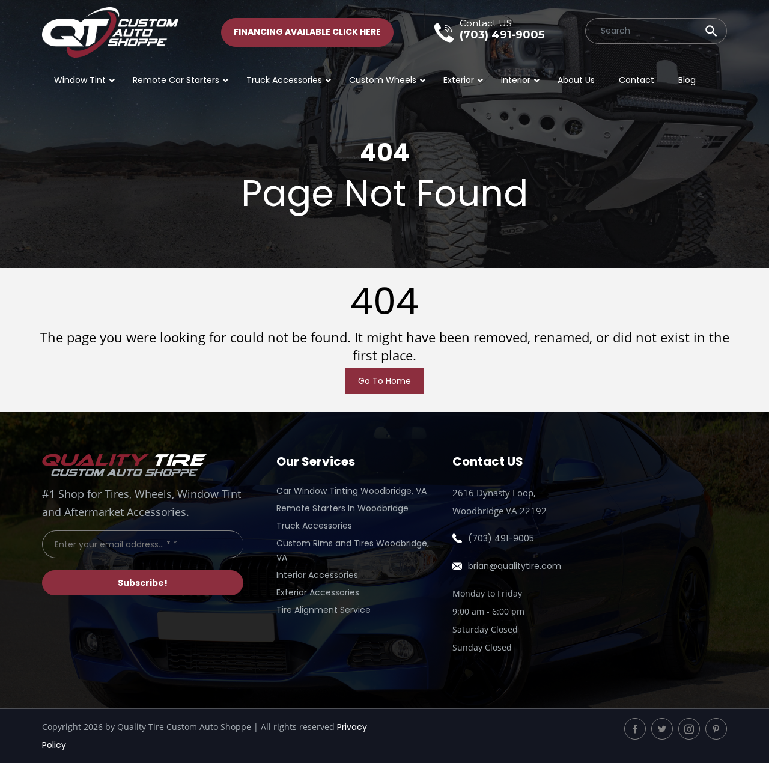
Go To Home (384, 381)
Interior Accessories (317, 575)
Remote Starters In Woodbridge (342, 508)
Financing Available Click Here (307, 32)
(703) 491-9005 (501, 538)
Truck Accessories (314, 526)
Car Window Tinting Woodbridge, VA (351, 491)
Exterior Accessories (317, 592)
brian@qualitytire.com (514, 566)
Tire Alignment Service (323, 610)
